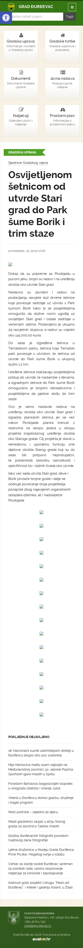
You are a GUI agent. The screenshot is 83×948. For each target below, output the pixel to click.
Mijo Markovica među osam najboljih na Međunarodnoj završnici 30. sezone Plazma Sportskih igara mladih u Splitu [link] (40, 769)
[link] (6, 18)
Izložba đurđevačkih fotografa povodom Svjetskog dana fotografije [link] (38, 838)
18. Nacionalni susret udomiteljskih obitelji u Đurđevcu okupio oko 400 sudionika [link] (41, 753)
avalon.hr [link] (41, 939)
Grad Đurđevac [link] (30, 7)
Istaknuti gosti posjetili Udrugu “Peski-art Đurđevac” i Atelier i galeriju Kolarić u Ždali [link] (40, 885)
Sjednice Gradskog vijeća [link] (28, 163)
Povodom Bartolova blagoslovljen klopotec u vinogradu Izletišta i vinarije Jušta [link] (40, 786)
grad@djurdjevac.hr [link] (37, 926)
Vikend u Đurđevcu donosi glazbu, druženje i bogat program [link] (40, 800)
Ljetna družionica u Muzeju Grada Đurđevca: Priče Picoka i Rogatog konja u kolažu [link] (41, 852)
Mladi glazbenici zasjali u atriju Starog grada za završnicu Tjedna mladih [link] (36, 824)
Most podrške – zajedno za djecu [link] (33, 812)
